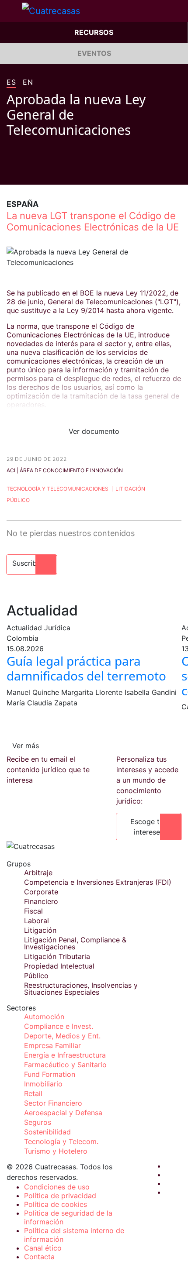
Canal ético (43, 1248)
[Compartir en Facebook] (10, 171)
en (28, 82)
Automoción (44, 1016)
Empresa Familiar (52, 1045)
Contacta (39, 1256)
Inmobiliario (43, 1083)
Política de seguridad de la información (68, 1217)
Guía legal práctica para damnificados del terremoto (86, 668)
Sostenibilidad (47, 1131)
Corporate (41, 891)
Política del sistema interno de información (74, 1235)
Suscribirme (31, 563)
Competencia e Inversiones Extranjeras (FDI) (97, 882)
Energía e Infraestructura (65, 1055)
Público (18, 500)
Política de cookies (55, 1204)
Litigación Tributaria (57, 956)
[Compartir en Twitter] (26, 171)
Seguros (37, 1122)
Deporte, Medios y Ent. (62, 1035)
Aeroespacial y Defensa (63, 1112)
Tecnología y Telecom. (61, 1141)
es (11, 82)
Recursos (93, 32)
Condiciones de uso (57, 1186)
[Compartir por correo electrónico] (59, 171)
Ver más (25, 745)
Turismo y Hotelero (55, 1151)
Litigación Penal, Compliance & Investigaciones (75, 943)
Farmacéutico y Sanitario (65, 1064)
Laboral (36, 920)
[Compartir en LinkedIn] (43, 171)
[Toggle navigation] (11, 11)
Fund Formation (49, 1074)
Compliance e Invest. (58, 1026)
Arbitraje (38, 872)
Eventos (94, 53)
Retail (33, 1093)
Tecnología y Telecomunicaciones (57, 488)
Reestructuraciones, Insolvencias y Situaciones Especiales (81, 989)
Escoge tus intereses (148, 826)
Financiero (41, 901)
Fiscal (33, 910)
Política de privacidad (60, 1195)
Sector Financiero (53, 1103)
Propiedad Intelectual (59, 965)
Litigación (130, 488)
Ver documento (94, 431)
